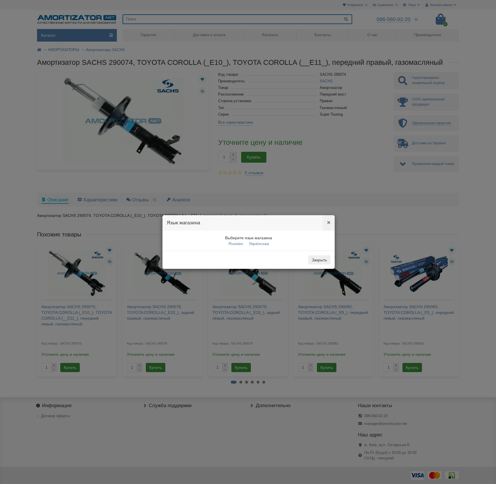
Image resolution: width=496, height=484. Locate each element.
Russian (235, 243)
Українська (259, 243)
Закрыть (319, 260)
